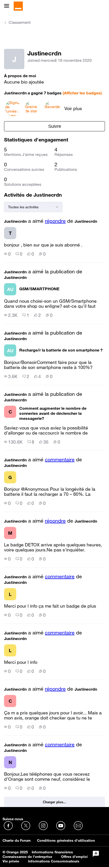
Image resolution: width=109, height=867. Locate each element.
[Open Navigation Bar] (8, 6)
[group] (7, 253)
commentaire (60, 459)
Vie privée (11, 861)
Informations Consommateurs (53, 861)
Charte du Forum (17, 840)
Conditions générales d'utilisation (66, 840)
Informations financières (52, 852)
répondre (55, 221)
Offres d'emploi (74, 856)
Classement (20, 22)
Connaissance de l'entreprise (27, 856)
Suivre (54, 126)
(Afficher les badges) (82, 92)
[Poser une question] (96, 854)
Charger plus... (54, 802)
